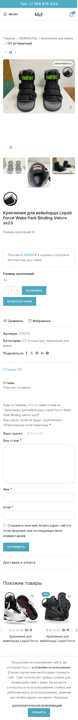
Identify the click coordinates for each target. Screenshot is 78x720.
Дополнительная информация (37, 705)
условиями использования (51, 667)
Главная (9, 38)
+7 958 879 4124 (43, 4)
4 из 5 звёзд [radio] (38, 433)
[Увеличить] (11, 147)
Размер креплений (18, 274)
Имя (7, 489)
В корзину (34, 290)
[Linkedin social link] (42, 353)
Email (8, 507)
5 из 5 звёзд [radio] (41, 433)
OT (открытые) (19, 43)
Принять (39, 712)
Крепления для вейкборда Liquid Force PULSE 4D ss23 (57, 640)
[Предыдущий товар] (5, 52)
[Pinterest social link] (37, 353)
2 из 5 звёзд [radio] (31, 433)
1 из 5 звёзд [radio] (28, 433)
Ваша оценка (12, 433)
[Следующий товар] (15, 52)
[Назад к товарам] (10, 52)
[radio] (5, 280)
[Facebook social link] (26, 353)
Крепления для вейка (57, 38)
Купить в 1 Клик (19, 301)
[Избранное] (32, 596)
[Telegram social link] (47, 353)
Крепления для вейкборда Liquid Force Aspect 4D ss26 (20, 640)
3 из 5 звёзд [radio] (35, 433)
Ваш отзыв (12, 440)
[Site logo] (39, 14)
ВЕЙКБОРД (28, 38)
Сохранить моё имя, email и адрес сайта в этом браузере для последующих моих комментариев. (37, 530)
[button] (7, 107)
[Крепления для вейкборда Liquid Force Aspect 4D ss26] (20, 608)
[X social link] (31, 353)
